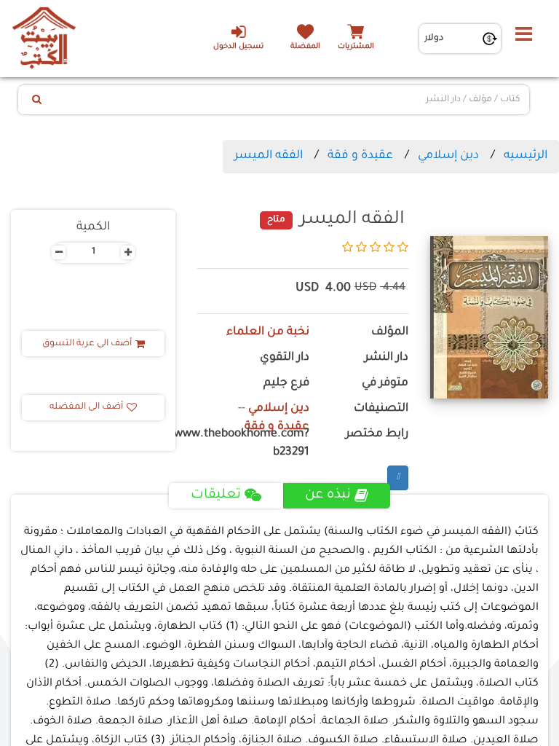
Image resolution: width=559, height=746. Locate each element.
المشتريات (356, 47)
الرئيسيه (525, 155)
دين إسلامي (448, 155)
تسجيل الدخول (238, 47)
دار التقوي (284, 358)
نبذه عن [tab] (328, 495)
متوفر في (385, 383)
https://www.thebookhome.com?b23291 (253, 443)
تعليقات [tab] (216, 495)
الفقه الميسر (268, 155)
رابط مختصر (377, 434)
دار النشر (386, 358)
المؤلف (389, 332)
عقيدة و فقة (360, 155)
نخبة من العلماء (267, 332)
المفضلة (305, 47)
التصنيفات (381, 409)
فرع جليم (286, 383)
